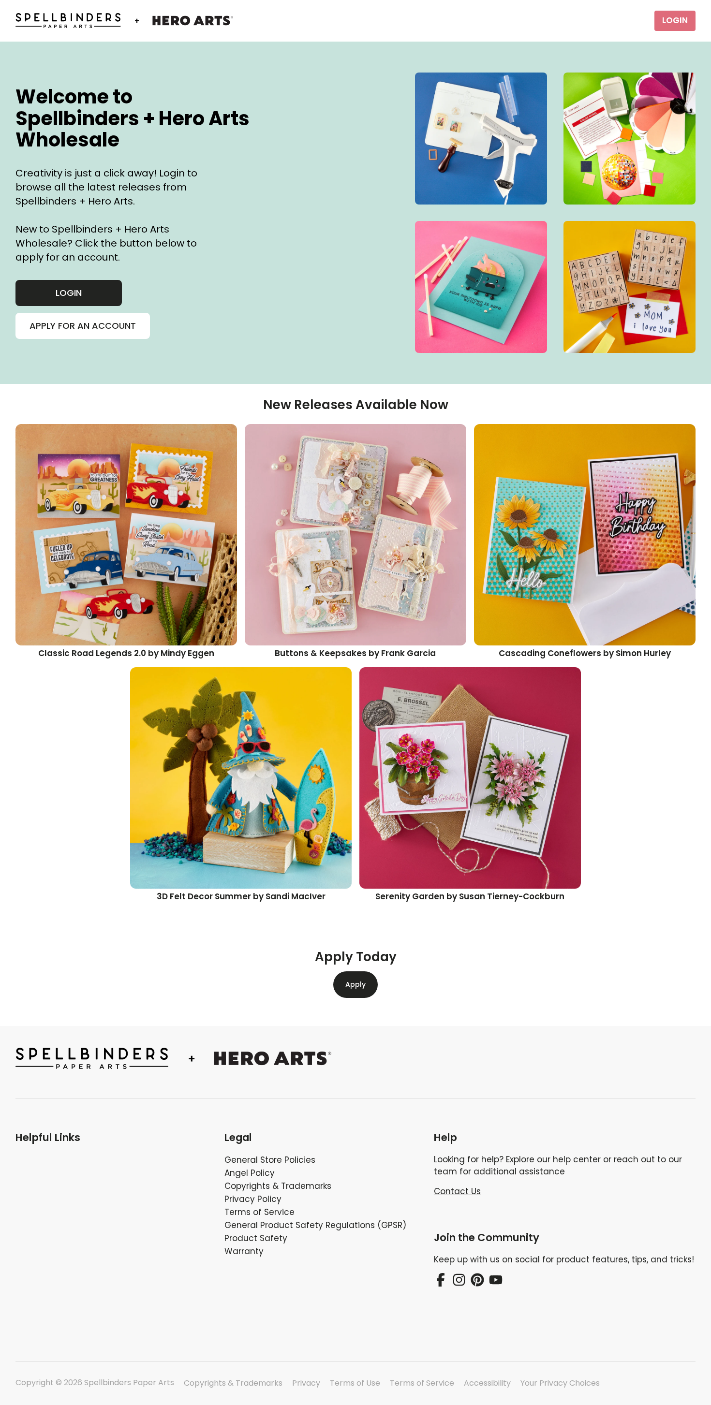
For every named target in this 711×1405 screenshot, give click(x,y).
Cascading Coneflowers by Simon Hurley (585, 653)
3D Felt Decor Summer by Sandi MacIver (241, 896)
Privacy (306, 1383)
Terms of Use (355, 1383)
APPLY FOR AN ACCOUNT (83, 326)
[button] (112, 1138)
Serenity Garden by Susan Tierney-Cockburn (469, 896)
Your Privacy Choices (560, 1383)
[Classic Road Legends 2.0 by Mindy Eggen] (126, 534)
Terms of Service (422, 1383)
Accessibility (487, 1383)
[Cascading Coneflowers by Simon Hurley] (585, 534)
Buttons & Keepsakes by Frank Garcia (355, 653)
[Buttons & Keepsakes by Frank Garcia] (355, 534)
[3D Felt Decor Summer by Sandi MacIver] (241, 778)
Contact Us (457, 1191)
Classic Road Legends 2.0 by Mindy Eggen (126, 653)
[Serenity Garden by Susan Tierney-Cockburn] (470, 778)
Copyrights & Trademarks (233, 1383)
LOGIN (675, 20)
